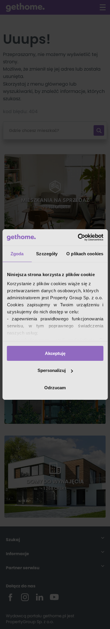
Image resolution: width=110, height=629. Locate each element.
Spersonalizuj (52, 370)
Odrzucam (55, 387)
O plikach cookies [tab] (84, 253)
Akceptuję (55, 353)
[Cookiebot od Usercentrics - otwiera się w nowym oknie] (78, 237)
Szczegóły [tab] (46, 253)
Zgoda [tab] (17, 253)
